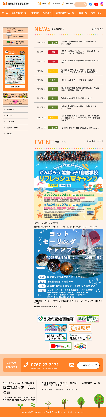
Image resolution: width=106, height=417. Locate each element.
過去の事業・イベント (95, 141)
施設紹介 (47, 12)
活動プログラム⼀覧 (65, 12)
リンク (10, 133)
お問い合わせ (69, 4)
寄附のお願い (12, 127)
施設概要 (10, 109)
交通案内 (43, 4)
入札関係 (10, 121)
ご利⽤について (19, 12)
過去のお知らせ (97, 29)
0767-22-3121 (45, 364)
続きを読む (15, 86)
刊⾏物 (10, 115)
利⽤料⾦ (35, 12)
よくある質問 (56, 4)
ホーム (5, 12)
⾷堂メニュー (97, 12)
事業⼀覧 (83, 12)
